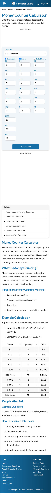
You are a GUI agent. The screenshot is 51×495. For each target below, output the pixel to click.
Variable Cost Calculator (15, 226)
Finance (10, 9)
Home (4, 9)
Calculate (26, 146)
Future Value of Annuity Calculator (20, 212)
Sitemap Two (7, 484)
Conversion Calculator (11, 466)
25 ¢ (20, 88)
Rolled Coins (40, 59)
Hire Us (5, 475)
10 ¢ (6, 88)
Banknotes (10, 59)
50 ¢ (6, 107)
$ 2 (6, 70)
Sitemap (5, 481)
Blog (4, 472)
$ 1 (6, 61)
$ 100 (7, 116)
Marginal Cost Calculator (16, 235)
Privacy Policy (38, 463)
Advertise (37, 472)
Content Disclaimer (41, 469)
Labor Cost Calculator (14, 217)
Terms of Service (39, 466)
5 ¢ (6, 79)
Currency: (8, 50)
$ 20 (6, 98)
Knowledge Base (8, 478)
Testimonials (38, 475)
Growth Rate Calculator (15, 231)
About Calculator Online (12, 469)
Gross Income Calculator (16, 221)
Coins (23, 59)
